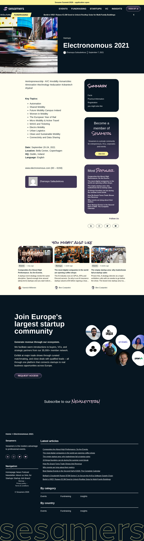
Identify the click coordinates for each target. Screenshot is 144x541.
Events (43, 496)
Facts (90, 95)
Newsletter (10, 475)
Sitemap (21, 481)
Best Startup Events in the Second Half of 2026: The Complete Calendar (101, 206)
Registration (92, 102)
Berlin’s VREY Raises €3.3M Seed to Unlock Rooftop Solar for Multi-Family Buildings (65, 15)
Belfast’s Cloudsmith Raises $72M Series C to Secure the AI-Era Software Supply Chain (78, 476)
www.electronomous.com (37, 168)
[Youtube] (26, 457)
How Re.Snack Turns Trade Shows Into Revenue (62, 464)
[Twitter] (20, 457)
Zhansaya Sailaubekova (76, 52)
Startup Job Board (22, 478)
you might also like (95, 106)
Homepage (11, 472)
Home (8, 434)
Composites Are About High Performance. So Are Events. (98, 177)
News (18, 472)
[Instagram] (14, 457)
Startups (67, 38)
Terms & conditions (22, 486)
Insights (83, 496)
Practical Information (96, 99)
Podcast (25, 472)
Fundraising (65, 496)
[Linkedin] (8, 457)
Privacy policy (21, 483)
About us (20, 475)
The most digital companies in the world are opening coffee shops (101, 182)
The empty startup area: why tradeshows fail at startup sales (100, 187)
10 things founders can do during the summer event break (101, 191)
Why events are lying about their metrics (58, 467)
